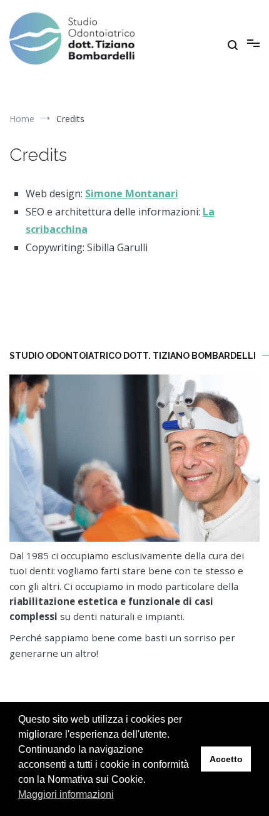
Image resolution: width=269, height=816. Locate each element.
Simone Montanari (131, 193)
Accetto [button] (226, 759)
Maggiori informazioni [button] (66, 794)
